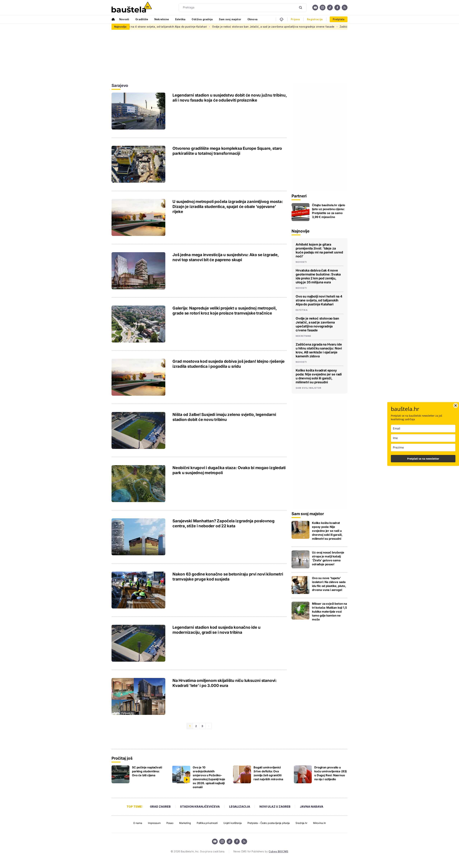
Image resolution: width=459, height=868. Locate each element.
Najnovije (300, 231)
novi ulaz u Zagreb (274, 806)
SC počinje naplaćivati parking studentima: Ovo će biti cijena (147, 771)
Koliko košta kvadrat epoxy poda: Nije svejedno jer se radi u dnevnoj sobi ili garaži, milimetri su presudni (319, 376)
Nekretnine (161, 19)
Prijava (295, 19)
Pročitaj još (122, 758)
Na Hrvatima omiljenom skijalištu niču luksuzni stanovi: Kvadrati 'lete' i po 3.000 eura (224, 683)
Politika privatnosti (207, 822)
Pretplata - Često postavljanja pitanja (268, 822)
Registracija (315, 19)
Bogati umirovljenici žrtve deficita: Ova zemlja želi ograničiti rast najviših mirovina (268, 773)
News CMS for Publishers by (260, 851)
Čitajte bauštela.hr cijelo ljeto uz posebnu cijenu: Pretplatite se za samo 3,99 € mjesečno (328, 211)
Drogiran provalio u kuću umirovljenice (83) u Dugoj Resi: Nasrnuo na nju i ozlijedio (330, 773)
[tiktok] (330, 7)
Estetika (180, 19)
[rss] (344, 7)
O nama (137, 822)
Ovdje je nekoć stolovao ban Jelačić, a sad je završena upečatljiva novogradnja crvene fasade (233, 26)
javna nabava (311, 806)
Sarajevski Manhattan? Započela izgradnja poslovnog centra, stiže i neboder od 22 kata (223, 523)
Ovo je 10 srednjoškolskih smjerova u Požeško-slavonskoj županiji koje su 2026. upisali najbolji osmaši (209, 777)
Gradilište (141, 19)
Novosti (124, 19)
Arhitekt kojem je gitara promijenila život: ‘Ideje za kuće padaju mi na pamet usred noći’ (319, 250)
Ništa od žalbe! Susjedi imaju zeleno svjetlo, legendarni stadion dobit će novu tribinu (224, 417)
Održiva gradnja (202, 19)
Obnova (252, 19)
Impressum (154, 822)
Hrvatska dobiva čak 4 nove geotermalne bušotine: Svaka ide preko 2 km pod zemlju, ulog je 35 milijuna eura (318, 276)
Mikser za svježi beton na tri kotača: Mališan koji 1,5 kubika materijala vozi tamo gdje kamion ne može (329, 611)
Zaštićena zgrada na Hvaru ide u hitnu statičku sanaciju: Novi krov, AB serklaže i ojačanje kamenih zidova (319, 350)
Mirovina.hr (319, 822)
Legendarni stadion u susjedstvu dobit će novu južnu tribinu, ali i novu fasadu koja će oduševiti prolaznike (229, 97)
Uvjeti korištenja (232, 822)
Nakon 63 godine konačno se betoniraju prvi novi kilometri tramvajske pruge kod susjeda (227, 576)
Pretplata (338, 19)
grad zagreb (160, 806)
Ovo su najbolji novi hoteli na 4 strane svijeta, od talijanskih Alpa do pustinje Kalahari (319, 300)
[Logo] (132, 7)
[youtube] (315, 7)
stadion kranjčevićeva (200, 806)
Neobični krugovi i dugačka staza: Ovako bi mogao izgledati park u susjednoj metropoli (229, 470)
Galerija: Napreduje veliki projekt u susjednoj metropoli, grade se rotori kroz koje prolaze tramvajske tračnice (224, 310)
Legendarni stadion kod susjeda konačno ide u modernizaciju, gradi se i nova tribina (216, 630)
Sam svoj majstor (230, 19)
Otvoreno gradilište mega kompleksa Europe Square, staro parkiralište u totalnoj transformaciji (227, 151)
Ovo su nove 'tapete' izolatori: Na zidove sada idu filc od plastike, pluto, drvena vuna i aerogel (329, 584)
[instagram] (322, 7)
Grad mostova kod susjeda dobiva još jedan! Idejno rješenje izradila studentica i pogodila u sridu (228, 364)
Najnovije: (120, 26)
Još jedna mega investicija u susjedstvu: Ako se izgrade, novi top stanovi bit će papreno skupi (225, 257)
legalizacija (239, 806)
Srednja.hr (301, 822)
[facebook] (337, 7)
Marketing (185, 822)
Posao (169, 822)
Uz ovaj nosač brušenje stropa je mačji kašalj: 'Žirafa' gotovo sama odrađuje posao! (328, 558)
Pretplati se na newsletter (423, 458)
